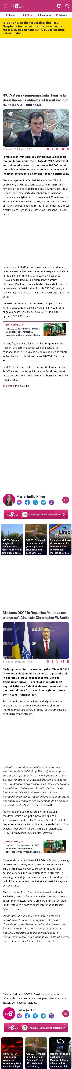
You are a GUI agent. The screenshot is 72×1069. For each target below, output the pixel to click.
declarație (8, 385)
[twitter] (57, 149)
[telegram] (62, 149)
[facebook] (52, 149)
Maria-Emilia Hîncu (31, 496)
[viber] (68, 149)
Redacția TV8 (27, 1010)
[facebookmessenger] (47, 149)
